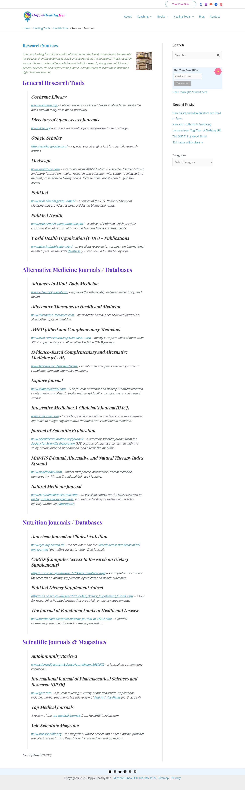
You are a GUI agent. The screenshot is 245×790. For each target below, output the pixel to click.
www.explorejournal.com (48, 389)
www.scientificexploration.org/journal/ (57, 439)
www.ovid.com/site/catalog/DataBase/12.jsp (61, 338)
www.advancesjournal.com (49, 292)
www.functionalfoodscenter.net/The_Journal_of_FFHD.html (71, 619)
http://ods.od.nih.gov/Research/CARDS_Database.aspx (68, 573)
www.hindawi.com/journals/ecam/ (54, 366)
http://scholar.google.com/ (49, 146)
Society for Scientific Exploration (53, 443)
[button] (181, 4)
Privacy (176, 778)
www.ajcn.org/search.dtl (47, 545)
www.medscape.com (45, 169)
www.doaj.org (40, 128)
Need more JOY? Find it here (190, 92)
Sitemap (163, 778)
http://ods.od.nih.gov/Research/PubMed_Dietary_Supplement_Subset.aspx (82, 596)
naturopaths (65, 504)
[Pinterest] (221, 4)
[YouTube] (211, 4)
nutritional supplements (56, 499)
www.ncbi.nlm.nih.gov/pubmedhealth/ (57, 224)
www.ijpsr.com (41, 693)
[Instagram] (206, 4)
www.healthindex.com (46, 472)
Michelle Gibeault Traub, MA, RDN (135, 778)
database (74, 251)
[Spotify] (216, 4)
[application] (150, 16)
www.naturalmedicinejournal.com (54, 495)
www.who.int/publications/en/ (51, 246)
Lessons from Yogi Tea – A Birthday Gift (197, 130)
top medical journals (66, 716)
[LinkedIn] (135, 771)
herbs (35, 499)
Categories (179, 155)
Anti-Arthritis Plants (107, 697)
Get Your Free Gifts (186, 70)
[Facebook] (201, 4)
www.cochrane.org (44, 105)
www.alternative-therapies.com (52, 315)
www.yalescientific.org (46, 734)
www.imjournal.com (44, 416)
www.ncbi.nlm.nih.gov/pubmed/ (53, 201)
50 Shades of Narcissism (187, 142)
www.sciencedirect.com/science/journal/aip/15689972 (67, 664)
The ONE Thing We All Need (189, 136)
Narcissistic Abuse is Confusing (191, 124)
